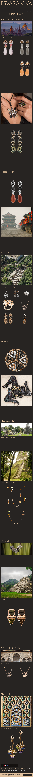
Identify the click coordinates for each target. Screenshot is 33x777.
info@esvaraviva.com (10, 771)
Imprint (16, 771)
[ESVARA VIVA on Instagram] (2, 765)
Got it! (28, 774)
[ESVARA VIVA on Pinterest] (5, 765)
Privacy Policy (22, 771)
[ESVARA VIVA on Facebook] (7, 765)
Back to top (29, 769)
